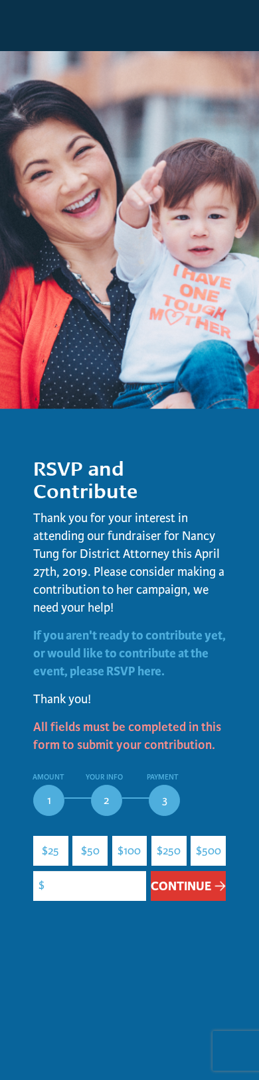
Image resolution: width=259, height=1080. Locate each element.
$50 (90, 850)
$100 (129, 850)
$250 (169, 850)
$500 (208, 850)
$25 (50, 850)
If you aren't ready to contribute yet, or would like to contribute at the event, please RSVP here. (129, 654)
